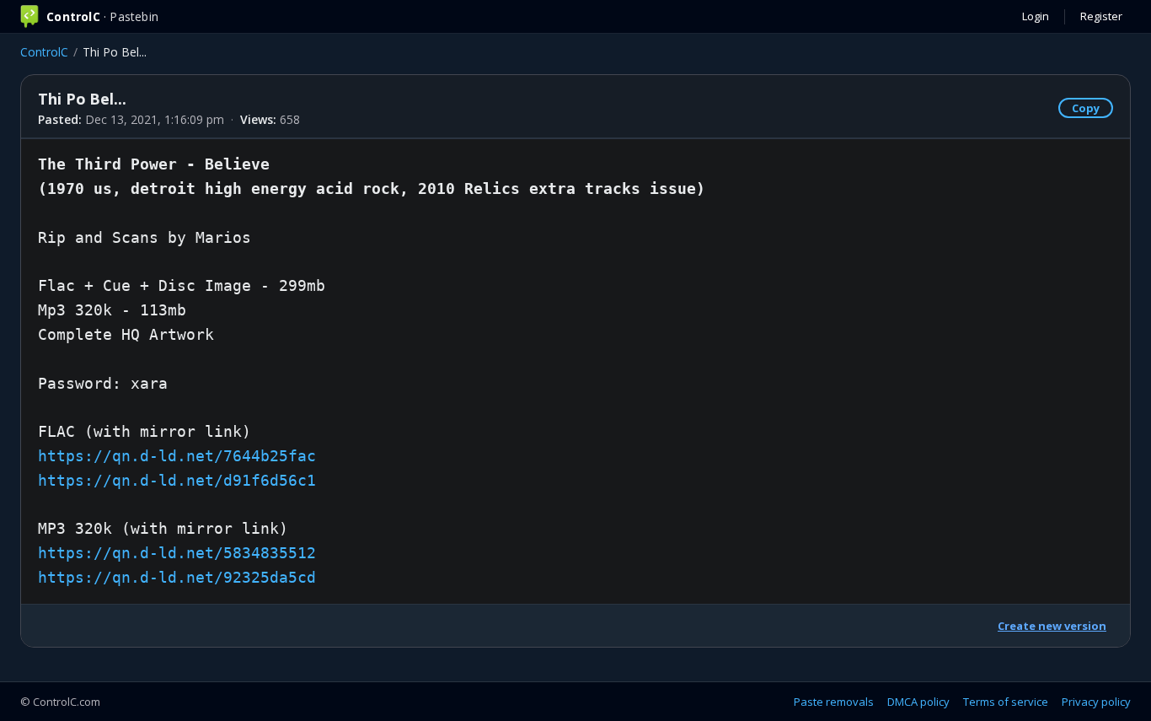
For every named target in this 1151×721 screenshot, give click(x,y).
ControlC (44, 52)
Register (1101, 16)
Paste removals (834, 701)
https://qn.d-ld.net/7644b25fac (177, 456)
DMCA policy (918, 701)
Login (1035, 16)
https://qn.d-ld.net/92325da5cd (177, 577)
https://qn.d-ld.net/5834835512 (177, 553)
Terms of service (1005, 701)
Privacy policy (1096, 701)
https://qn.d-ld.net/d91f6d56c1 (177, 480)
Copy (1086, 108)
